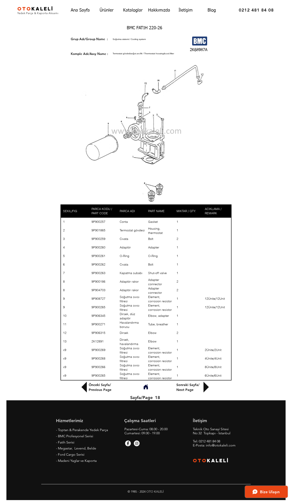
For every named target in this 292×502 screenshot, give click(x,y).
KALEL (35, 9)
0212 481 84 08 (209, 441)
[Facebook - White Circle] (128, 443)
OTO (200, 461)
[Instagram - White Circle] (137, 443)
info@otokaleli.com (221, 445)
